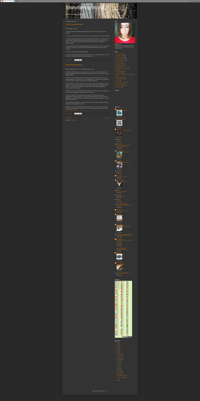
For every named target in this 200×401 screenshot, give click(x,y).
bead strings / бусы (120, 77)
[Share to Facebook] (79, 60)
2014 (117, 343)
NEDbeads (118, 129)
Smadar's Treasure (120, 119)
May (118, 366)
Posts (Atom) (74, 120)
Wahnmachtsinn (120, 150)
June (118, 364)
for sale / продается (120, 60)
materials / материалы (121, 85)
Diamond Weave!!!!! (126, 162)
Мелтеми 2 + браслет (120, 196)
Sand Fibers (119, 160)
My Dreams (119, 194)
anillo (124, 254)
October (119, 357)
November (119, 355)
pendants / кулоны (120, 57)
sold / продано (119, 53)
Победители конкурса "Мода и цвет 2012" (124, 240)
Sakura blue (118, 172)
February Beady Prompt (127, 130)
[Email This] (75, 60)
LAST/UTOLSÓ (119, 244)
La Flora (118, 140)
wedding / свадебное (120, 78)
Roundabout (125, 110)
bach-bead (118, 171)
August (119, 361)
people (117, 69)
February (119, 372)
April (118, 368)
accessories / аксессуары (121, 82)
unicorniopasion (120, 180)
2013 (117, 344)
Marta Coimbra (119, 262)
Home (88, 117)
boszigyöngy (119, 243)
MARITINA (118, 252)
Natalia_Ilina (119, 144)
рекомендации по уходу (71, 109)
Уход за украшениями (74, 24)
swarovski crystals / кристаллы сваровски (125, 74)
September (119, 359)
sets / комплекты (119, 73)
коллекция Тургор (120, 71)
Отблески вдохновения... (122, 204)
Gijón (124, 264)
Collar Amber (125, 181)
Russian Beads (119, 239)
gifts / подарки (119, 66)
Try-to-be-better (119, 109)
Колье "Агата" (119, 200)
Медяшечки (118, 274)
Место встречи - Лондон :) (121, 176)
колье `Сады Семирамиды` (121, 191)
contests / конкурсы (120, 83)
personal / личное (120, 65)
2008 (117, 380)
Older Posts (107, 117)
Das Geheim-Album (126, 152)
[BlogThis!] (76, 60)
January (119, 373)
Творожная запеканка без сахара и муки (124, 235)
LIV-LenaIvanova (120, 224)
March (118, 370)
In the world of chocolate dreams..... (124, 234)
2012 (117, 346)
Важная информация (74, 65)
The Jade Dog (119, 209)
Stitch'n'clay (119, 175)
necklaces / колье (120, 55)
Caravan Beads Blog (121, 248)
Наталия (118, 139)
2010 (117, 350)
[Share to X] (78, 60)
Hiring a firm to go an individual (122, 210)
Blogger (105, 391)
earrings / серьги (119, 63)
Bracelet (118, 80)
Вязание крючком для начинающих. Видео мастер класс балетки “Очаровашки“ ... (123, 146)
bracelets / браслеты (120, 58)
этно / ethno (118, 61)
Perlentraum (119, 214)
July (118, 362)
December (119, 353)
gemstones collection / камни (122, 68)
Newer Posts (68, 117)
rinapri (117, 190)
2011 (117, 348)
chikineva (118, 199)
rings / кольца (119, 86)
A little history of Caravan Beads (122, 249)
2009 (117, 352)
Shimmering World (85, 7)
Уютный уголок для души (122, 273)
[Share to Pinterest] (81, 60)
